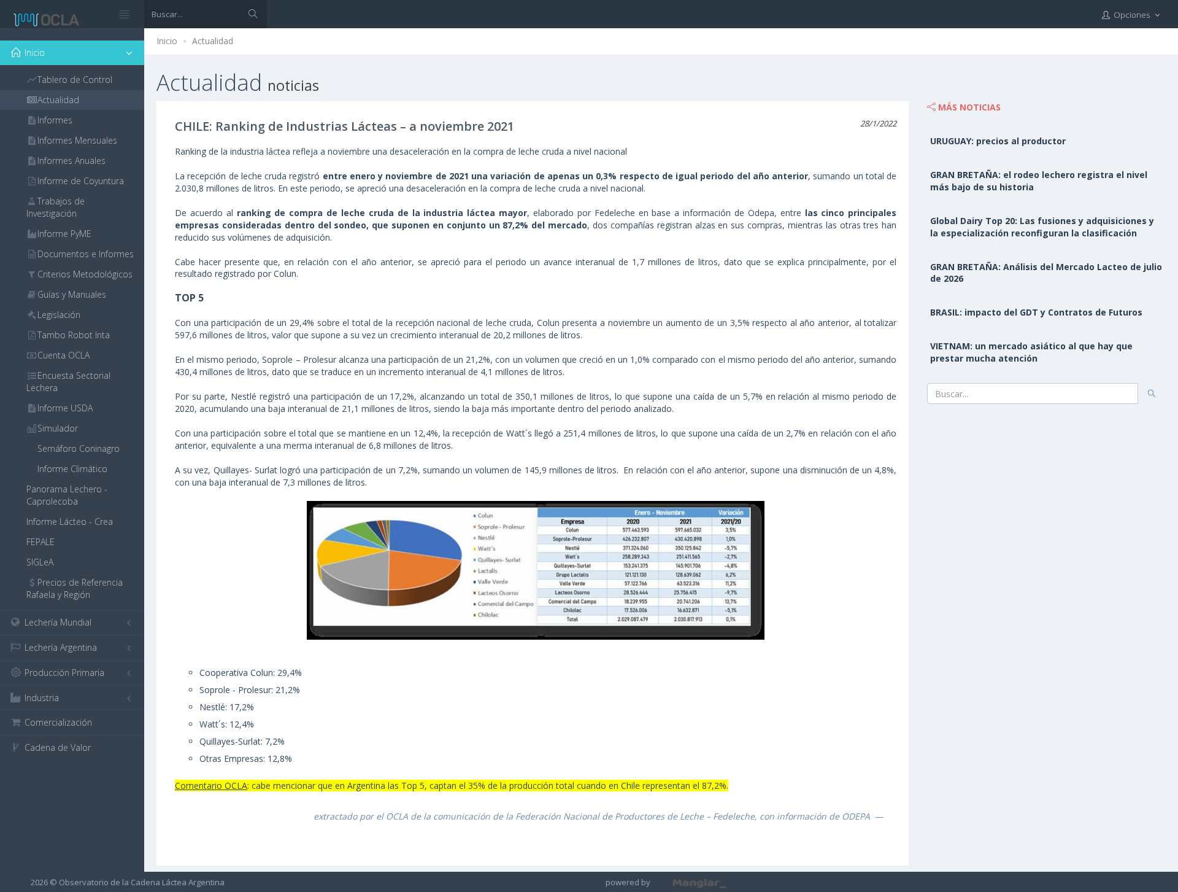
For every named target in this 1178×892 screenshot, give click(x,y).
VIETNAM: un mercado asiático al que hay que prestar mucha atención (1031, 352)
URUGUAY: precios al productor (998, 141)
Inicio (166, 41)
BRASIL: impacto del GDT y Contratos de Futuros (1036, 312)
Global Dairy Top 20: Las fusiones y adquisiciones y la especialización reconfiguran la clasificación (1042, 227)
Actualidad (212, 41)
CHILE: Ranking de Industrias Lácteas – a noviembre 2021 (344, 126)
